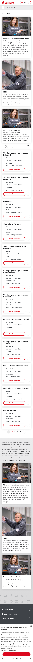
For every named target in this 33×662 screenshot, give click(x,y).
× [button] (31, 626)
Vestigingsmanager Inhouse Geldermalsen (15, 272)
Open (3, 7)
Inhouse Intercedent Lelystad (16, 319)
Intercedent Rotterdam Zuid (15, 366)
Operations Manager (12, 224)
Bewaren (28, 169)
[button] (16, 650)
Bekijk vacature (14, 170)
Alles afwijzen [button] (16, 658)
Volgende (24, 431)
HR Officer (7, 202)
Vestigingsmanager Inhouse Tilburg (15, 343)
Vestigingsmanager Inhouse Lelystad (15, 154)
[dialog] (16, 643)
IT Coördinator (9, 411)
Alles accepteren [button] (16, 654)
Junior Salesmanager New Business (14, 247)
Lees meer (30, 609)
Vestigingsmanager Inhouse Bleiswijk (15, 296)
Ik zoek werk (11, 7)
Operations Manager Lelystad (16, 388)
